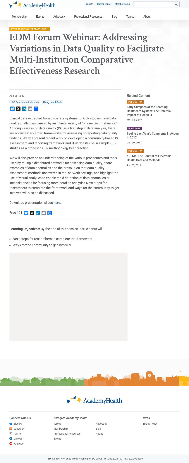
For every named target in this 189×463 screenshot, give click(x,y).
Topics (57, 423)
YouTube (18, 443)
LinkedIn (18, 438)
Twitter (17, 433)
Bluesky (17, 423)
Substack (18, 428)
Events (57, 438)
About (99, 433)
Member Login (122, 4)
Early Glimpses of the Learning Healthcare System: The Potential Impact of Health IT (149, 111)
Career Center (104, 4)
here (57, 203)
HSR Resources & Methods (25, 102)
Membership (61, 428)
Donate (89, 4)
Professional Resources (67, 433)
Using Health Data (52, 102)
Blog (98, 428)
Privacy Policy (149, 423)
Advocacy (101, 423)
